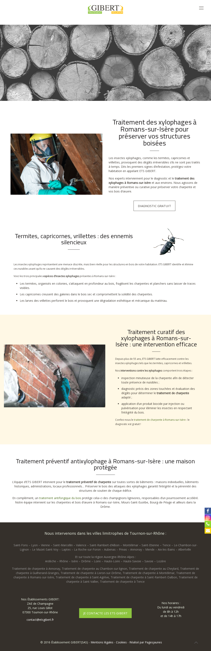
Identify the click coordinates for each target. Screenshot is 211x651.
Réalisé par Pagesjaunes (145, 642)
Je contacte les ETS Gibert (105, 613)
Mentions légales (102, 642)
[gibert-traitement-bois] (105, 9)
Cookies (121, 642)
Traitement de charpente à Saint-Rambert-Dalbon (144, 577)
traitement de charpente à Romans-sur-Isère (160, 420)
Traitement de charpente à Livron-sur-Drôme (91, 573)
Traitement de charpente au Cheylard (153, 569)
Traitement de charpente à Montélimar (149, 573)
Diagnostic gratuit (154, 206)
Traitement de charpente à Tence (122, 581)
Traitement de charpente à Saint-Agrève (82, 577)
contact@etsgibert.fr (40, 620)
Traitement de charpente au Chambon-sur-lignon (94, 569)
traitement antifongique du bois (60, 498)
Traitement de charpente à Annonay (36, 569)
